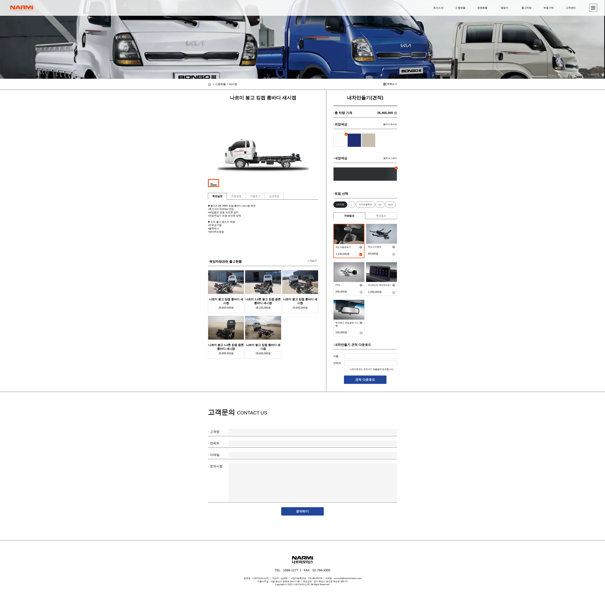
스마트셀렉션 (365, 204)
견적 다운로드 (365, 379)
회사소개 (438, 7)
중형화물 (482, 7)
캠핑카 (504, 7)
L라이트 (340, 204)
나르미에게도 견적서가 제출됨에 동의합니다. (371, 369)
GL (380, 204)
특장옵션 (381, 215)
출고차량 (526, 7)
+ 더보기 (312, 260)
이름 (335, 356)
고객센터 (571, 7)
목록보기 (391, 84)
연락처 (337, 363)
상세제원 (274, 196)
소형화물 (460, 7)
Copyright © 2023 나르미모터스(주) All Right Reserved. (302, 584)
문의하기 (302, 511)
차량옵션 (349, 215)
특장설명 (217, 196)
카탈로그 (255, 196)
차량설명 (236, 196)
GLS (390, 204)
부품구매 (549, 7)
